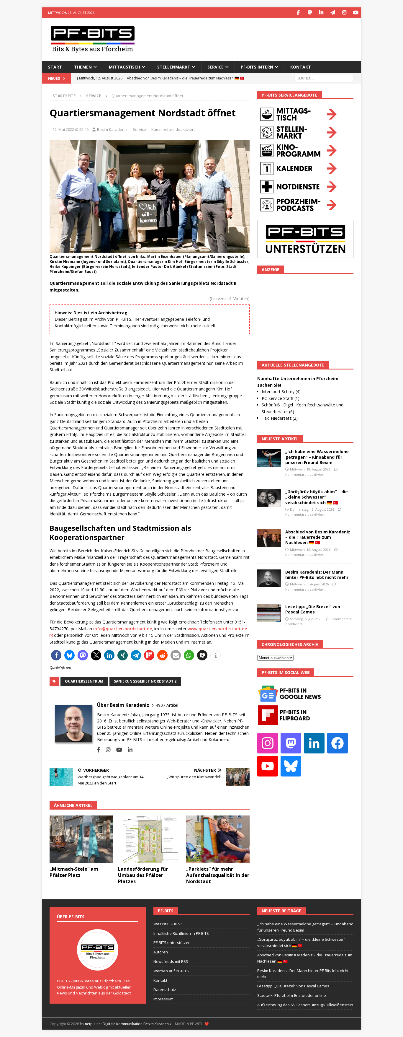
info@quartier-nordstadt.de (122, 628)
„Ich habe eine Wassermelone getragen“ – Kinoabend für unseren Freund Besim (317, 457)
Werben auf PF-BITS (171, 970)
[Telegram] (332, 12)
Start (55, 67)
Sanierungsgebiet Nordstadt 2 (145, 681)
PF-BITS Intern (257, 67)
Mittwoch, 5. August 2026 (309, 584)
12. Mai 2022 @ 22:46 (71, 129)
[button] (56, 655)
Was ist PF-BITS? (167, 924)
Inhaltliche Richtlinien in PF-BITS (181, 933)
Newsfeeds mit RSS (170, 961)
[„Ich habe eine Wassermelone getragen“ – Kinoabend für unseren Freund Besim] (269, 458)
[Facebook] (298, 12)
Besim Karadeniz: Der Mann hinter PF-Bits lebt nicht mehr (316, 574)
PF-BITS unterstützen (172, 942)
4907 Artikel (167, 705)
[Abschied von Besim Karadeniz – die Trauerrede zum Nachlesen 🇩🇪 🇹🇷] (269, 538)
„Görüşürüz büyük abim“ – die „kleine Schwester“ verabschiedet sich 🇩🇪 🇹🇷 (316, 497)
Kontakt (300, 67)
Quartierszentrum (84, 681)
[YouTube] (355, 12)
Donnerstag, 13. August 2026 (312, 509)
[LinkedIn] (321, 12)
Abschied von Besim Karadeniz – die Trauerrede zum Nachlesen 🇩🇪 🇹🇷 (317, 537)
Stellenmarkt (173, 67)
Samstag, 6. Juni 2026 (306, 619)
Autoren (160, 952)
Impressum (163, 999)
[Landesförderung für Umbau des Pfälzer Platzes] (149, 839)
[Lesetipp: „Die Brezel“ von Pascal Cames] (269, 613)
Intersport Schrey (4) (281, 391)
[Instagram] (344, 12)
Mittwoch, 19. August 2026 (310, 469)
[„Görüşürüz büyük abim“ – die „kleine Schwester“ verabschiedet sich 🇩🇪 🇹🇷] (269, 498)
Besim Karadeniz (112, 129)
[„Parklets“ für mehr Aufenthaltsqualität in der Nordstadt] (218, 839)
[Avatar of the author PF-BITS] (97, 964)
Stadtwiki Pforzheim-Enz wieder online (291, 995)
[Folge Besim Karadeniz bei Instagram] (106, 750)
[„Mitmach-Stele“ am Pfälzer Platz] (81, 839)
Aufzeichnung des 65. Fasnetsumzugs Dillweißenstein (305, 1004)
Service (139, 129)
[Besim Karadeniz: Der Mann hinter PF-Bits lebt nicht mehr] (269, 578)
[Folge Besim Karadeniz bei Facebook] (98, 750)
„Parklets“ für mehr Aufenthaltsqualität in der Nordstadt (217, 875)
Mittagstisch (124, 67)
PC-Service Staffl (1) (280, 398)
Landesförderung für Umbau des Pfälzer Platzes (143, 875)
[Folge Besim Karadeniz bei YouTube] (117, 750)
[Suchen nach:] (323, 78)
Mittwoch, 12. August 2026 (310, 549)
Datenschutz (164, 989)
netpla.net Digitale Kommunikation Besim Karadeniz (128, 1023)
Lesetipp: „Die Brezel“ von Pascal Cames (312, 609)
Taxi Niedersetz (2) (280, 418)
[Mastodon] (309, 12)
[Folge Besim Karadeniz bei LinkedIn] (127, 750)
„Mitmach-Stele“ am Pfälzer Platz (74, 872)
